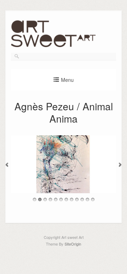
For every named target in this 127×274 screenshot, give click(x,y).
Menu (67, 79)
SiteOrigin (73, 244)
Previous (6, 165)
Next (120, 165)
